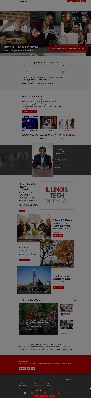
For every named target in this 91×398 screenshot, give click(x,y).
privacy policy (56, 390)
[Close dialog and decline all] (90, 388)
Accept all (52, 396)
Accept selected (44, 396)
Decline (36, 396)
